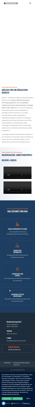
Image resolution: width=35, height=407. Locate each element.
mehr (28, 398)
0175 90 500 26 (14, 349)
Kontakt (17, 365)
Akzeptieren (17, 398)
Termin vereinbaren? (8, 72)
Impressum (7, 363)
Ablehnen (7, 398)
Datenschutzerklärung (21, 363)
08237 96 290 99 (12, 334)
